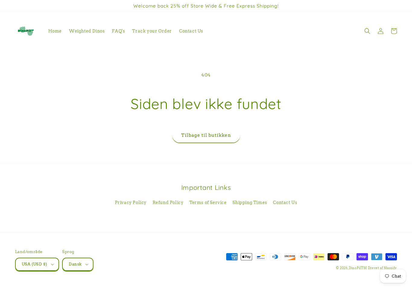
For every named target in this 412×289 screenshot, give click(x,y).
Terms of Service (208, 202)
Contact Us (285, 202)
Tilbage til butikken (206, 135)
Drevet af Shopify (382, 268)
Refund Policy (168, 202)
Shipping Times (250, 202)
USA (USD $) (34, 264)
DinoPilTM (358, 268)
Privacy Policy (131, 202)
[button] (367, 31)
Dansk (75, 264)
